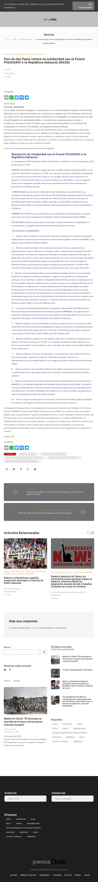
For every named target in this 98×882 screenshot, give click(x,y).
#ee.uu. (55, 728)
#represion (70, 737)
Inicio (7, 39)
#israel (65, 728)
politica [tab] (7, 680)
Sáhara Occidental (26, 39)
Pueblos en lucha (63, 510)
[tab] (61, 647)
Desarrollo (44, 875)
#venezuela (78, 741)
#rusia (82, 737)
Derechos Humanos (83, 572)
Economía (57, 875)
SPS (12, 436)
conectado (35, 627)
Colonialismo (17, 571)
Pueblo (15, 39)
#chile (55, 724)
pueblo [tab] (17, 680)
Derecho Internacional (15, 54)
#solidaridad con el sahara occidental (22, 461)
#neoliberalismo (80, 728)
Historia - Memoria (45, 510)
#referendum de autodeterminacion (64, 458)
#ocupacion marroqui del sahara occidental (24, 458)
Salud (87, 875)
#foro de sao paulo (28, 454)
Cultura (13, 875)
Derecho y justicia (28, 875)
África (7, 571)
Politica (68, 875)
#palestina (57, 737)
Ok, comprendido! (85, 6)
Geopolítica (40, 571)
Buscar (7, 647)
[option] (25, 567)
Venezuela (31, 489)
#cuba (79, 724)
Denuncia (29, 571)
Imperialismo (10, 574)
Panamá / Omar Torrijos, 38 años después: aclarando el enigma (45, 513)
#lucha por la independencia (53, 454)
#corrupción (67, 724)
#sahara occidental (60, 741)
